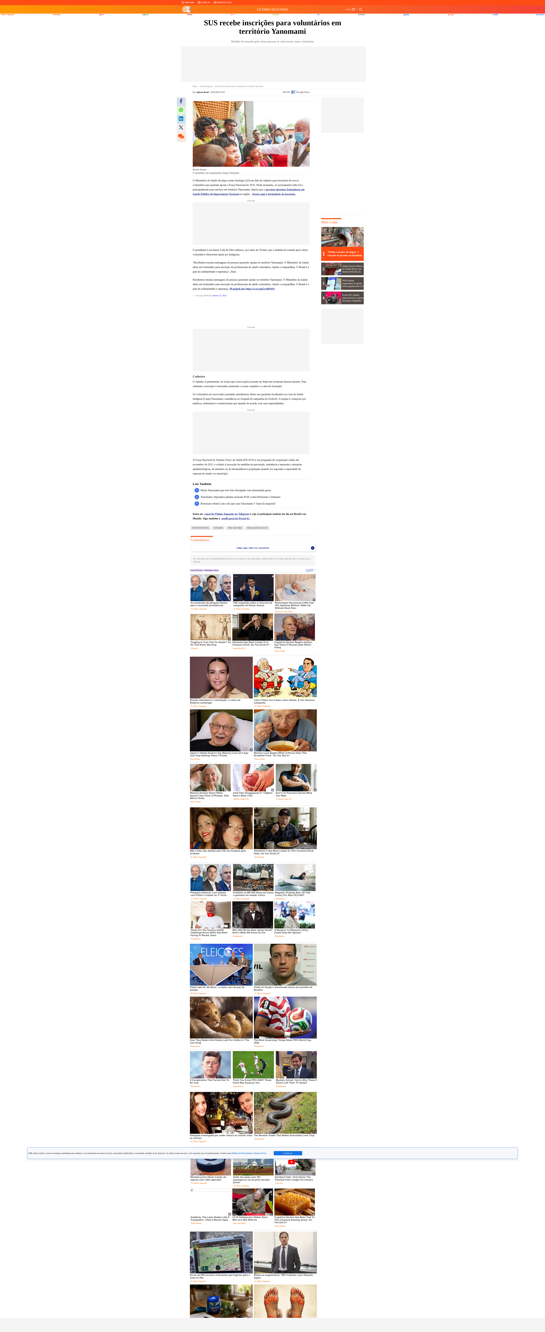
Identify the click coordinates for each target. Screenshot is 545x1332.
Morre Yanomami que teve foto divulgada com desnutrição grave (236, 490)
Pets (232, 14)
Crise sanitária (235, 528)
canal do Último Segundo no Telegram (226, 513)
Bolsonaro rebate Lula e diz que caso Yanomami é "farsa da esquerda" (238, 503)
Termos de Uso (260, 1153)
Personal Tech (224, 2)
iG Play (406, 14)
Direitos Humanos (200, 528)
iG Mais (451, 14)
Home (195, 86)
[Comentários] (181, 137)
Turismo (361, 14)
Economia (57, 14)
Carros (189, 14)
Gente (101, 14)
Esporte (145, 14)
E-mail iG (205, 2)
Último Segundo (272, 9)
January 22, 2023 (219, 296)
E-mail (495, 14)
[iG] (186, 9)
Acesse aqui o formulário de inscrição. (274, 194)
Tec (318, 14)
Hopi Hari (189, 2)
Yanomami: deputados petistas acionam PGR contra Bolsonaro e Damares (240, 496)
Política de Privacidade (242, 1153)
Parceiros (540, 14)
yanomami (218, 528)
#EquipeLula (237, 288)
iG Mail (348, 9)
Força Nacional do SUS (257, 528)
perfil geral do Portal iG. (236, 518)
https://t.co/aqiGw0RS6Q (260, 288)
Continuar (288, 1153)
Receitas (275, 14)
